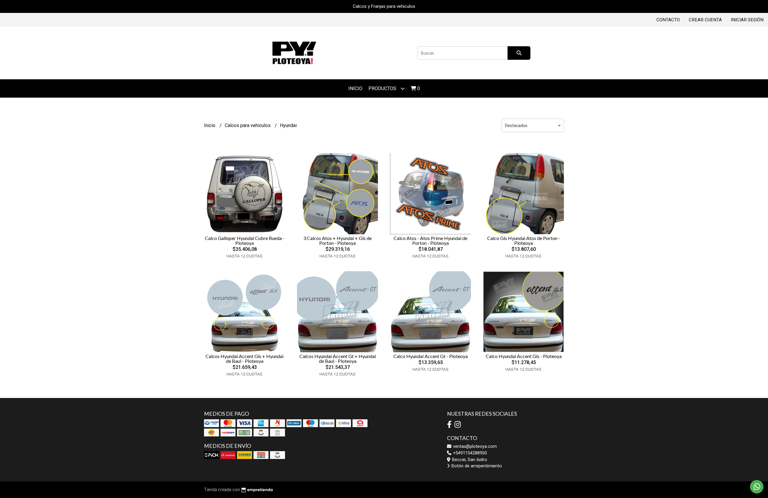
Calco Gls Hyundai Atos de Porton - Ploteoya (523, 240)
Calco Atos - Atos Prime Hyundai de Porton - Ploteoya (430, 240)
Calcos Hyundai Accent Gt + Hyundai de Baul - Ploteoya (337, 358)
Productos (383, 88)
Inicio (355, 88)
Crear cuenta (705, 20)
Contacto (668, 20)
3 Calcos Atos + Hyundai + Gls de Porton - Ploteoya (337, 240)
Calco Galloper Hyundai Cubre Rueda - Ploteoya (244, 240)
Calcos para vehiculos (248, 125)
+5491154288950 (469, 453)
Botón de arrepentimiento (476, 466)
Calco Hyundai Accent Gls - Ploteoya (524, 356)
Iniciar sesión (747, 20)
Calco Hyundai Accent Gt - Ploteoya (430, 356)
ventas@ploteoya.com (474, 446)
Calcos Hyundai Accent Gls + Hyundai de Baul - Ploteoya (245, 358)
